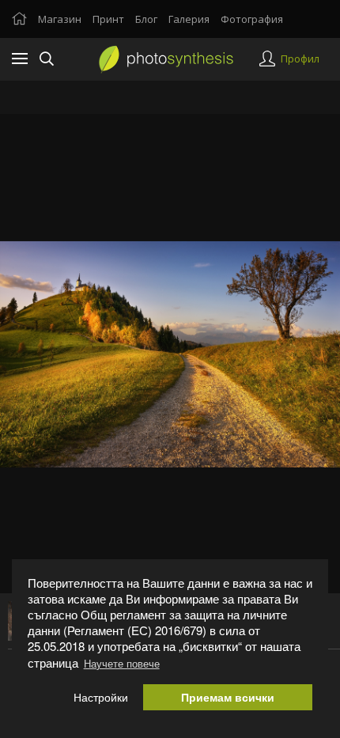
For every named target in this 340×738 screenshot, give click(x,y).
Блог (146, 19)
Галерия (189, 19)
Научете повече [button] (122, 663)
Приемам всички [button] (227, 697)
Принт (108, 19)
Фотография (252, 19)
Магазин (59, 19)
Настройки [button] (101, 697)
